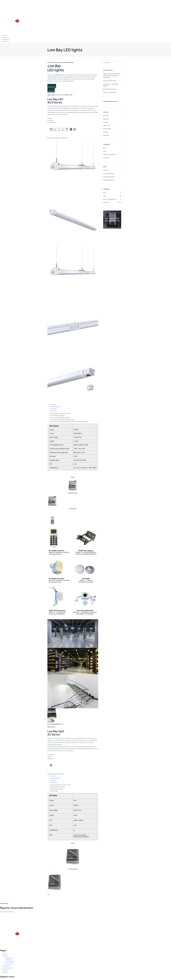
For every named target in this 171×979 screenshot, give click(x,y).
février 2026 (106, 125)
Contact (5, 970)
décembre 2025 (107, 128)
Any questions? (51, 87)
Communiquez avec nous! (7, 911)
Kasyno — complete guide (109, 92)
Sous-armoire (9, 964)
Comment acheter (8, 968)
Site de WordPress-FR (108, 180)
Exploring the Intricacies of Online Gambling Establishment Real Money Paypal (111, 75)
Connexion (106, 170)
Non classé (106, 157)
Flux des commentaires (109, 176)
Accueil (5, 953)
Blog (104, 148)
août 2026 (105, 115)
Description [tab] (53, 404)
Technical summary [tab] (55, 778)
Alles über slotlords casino (109, 80)
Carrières (5, 972)
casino (104, 151)
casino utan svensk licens (109, 154)
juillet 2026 (106, 119)
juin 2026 (105, 122)
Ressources (6, 39)
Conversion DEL (9, 962)
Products (5, 37)
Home (4, 35)
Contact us (6, 41)
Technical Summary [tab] (55, 406)
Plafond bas (8, 960)
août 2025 (105, 132)
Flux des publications (108, 173)
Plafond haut (9, 958)
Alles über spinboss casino (109, 89)
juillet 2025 (106, 135)
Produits (5, 956)
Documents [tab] (53, 408)
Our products (51, 91)
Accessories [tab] (53, 410)
